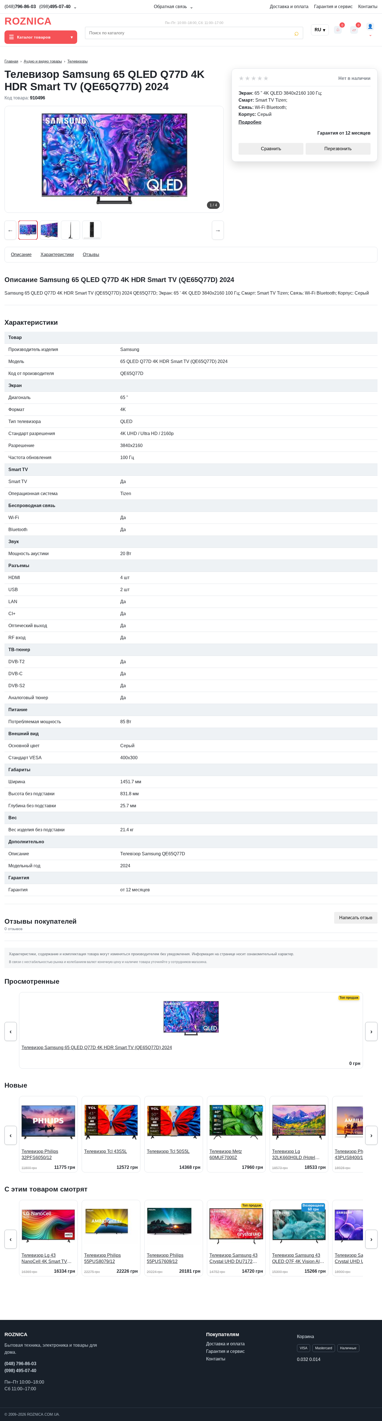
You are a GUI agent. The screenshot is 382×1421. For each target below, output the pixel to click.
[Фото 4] (91, 230)
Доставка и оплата (289, 6)
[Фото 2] (49, 230)
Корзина (305, 1336)
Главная (11, 61)
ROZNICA (28, 21)
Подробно (250, 122)
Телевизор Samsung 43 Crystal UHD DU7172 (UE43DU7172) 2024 (233, 1258)
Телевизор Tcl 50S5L (168, 1151)
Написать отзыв (355, 917)
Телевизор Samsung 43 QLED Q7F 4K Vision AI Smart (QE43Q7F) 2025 (296, 1258)
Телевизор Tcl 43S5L (105, 1151)
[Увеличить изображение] (114, 159)
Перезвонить (338, 148)
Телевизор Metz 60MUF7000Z (225, 1154)
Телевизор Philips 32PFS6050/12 (40, 1154)
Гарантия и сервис (333, 6)
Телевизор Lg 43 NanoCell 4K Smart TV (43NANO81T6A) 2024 (44, 1258)
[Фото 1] (27, 230)
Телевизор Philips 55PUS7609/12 (165, 1258)
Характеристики (57, 254)
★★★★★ (254, 78)
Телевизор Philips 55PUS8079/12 (102, 1258)
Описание (21, 254)
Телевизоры (77, 61)
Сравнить (271, 148)
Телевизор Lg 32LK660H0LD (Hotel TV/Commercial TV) (293, 1154)
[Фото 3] (70, 230)
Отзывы (91, 254)
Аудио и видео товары (43, 61)
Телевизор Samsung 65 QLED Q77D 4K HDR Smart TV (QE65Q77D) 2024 (97, 1047)
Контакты (368, 6)
